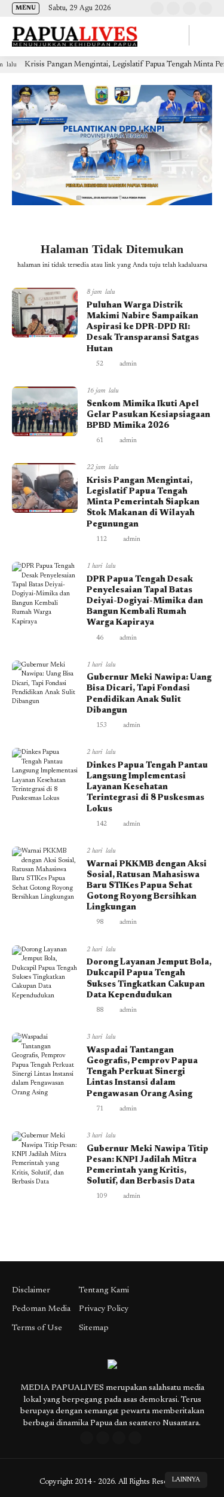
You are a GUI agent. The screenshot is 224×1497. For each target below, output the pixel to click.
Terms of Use (37, 1328)
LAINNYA (186, 1480)
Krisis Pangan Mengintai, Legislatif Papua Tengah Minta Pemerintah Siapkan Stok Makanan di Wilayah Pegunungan (143, 503)
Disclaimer (31, 1290)
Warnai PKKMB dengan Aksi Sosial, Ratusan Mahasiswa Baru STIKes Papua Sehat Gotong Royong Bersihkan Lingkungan (147, 886)
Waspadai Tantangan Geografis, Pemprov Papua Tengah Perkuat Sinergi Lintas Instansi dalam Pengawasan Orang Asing (142, 1072)
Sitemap (94, 1328)
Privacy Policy (103, 1309)
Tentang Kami (104, 1290)
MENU (26, 8)
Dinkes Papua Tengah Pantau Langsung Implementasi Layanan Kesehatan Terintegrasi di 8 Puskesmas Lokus (147, 788)
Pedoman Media (41, 1309)
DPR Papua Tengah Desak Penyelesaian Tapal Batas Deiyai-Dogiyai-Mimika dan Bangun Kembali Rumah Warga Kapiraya (145, 602)
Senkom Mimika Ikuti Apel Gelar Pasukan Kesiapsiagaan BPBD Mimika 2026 (148, 415)
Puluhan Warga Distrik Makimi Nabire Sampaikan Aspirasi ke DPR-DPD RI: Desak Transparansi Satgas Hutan (143, 328)
